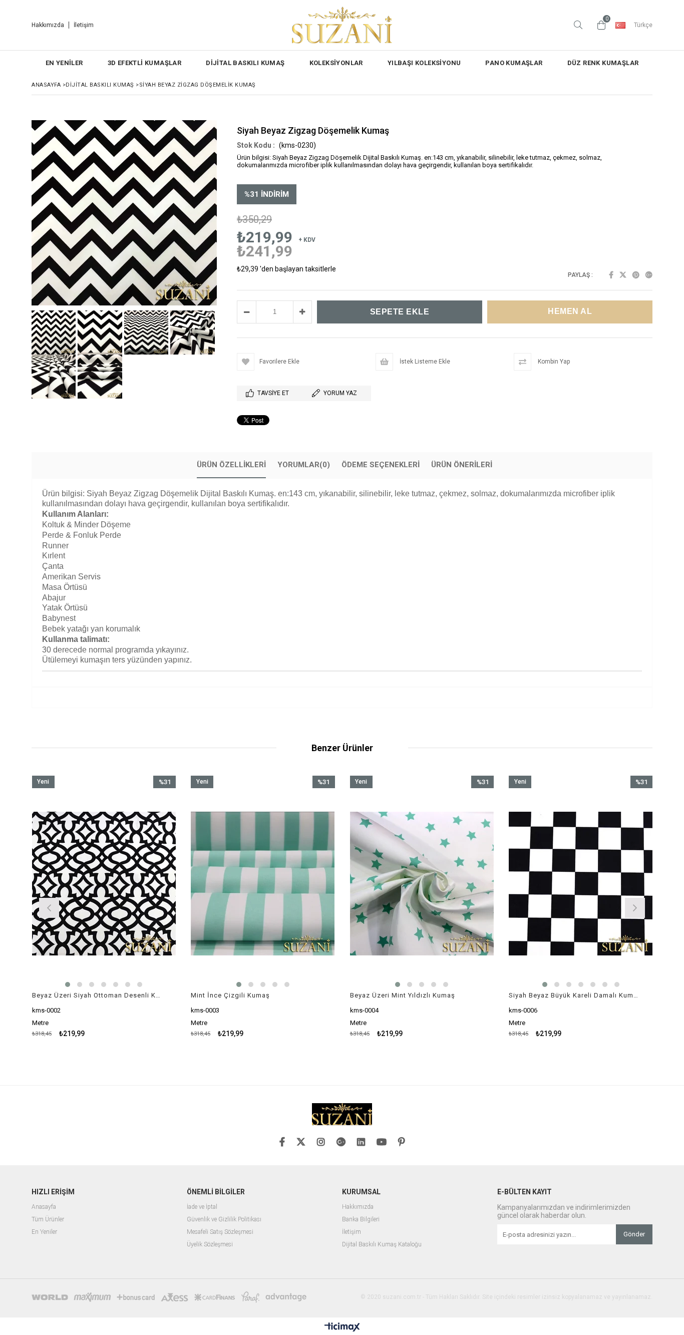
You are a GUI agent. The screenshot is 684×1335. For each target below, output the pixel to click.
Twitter (622, 274)
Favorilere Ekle (104, 906)
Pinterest (635, 274)
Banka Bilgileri (361, 1219)
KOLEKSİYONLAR (336, 63)
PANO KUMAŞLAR (513, 63)
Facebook (611, 274)
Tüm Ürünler (48, 1219)
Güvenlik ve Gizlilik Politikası (224, 1219)
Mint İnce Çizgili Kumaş (230, 995)
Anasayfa (44, 1207)
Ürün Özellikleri (231, 464)
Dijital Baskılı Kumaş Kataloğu (382, 1244)
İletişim (84, 25)
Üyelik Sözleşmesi (210, 1244)
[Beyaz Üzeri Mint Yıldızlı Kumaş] (422, 883)
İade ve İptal (202, 1207)
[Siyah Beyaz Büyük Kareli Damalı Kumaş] (581, 883)
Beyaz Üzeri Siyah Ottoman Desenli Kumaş (98, 995)
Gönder (634, 1234)
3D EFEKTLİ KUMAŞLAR (145, 63)
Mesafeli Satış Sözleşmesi (220, 1232)
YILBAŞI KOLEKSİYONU (424, 63)
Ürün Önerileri (461, 464)
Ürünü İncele (138, 906)
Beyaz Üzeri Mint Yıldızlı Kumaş (402, 995)
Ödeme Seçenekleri (380, 464)
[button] (68, 984)
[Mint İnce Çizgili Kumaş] (263, 883)
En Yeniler (44, 1232)
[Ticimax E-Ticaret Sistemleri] (342, 1327)
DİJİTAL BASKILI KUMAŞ (245, 63)
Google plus (648, 274)
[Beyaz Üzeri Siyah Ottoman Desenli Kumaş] (104, 883)
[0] (598, 25)
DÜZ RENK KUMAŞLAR (603, 63)
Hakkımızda (48, 25)
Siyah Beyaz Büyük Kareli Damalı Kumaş (574, 995)
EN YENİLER (64, 63)
